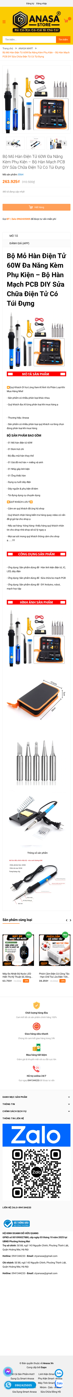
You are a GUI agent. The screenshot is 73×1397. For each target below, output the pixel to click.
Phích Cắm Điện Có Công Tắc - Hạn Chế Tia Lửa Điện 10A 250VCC (54, 976)
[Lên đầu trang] (58, 1363)
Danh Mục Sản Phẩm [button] (15, 1097)
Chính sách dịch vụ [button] (14, 1111)
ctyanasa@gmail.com (45, 1256)
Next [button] (64, 143)
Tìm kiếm (63, 39)
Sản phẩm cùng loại (17, 920)
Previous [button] (8, 143)
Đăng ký (30, 3)
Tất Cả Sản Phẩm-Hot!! (22, 1374)
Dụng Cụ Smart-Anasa (22, 1378)
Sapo (44, 1367)
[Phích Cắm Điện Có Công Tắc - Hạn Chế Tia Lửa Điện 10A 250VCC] (54, 950)
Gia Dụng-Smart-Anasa (24, 1391)
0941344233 (33, 1080)
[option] (16, 144)
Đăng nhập (41, 3)
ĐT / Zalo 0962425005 (18, 219)
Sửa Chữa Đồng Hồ (51, 1391)
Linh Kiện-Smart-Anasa (51, 1374)
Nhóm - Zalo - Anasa (50, 1387)
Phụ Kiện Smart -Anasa (50, 1378)
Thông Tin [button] (9, 1104)
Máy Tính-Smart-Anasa (50, 1383)
